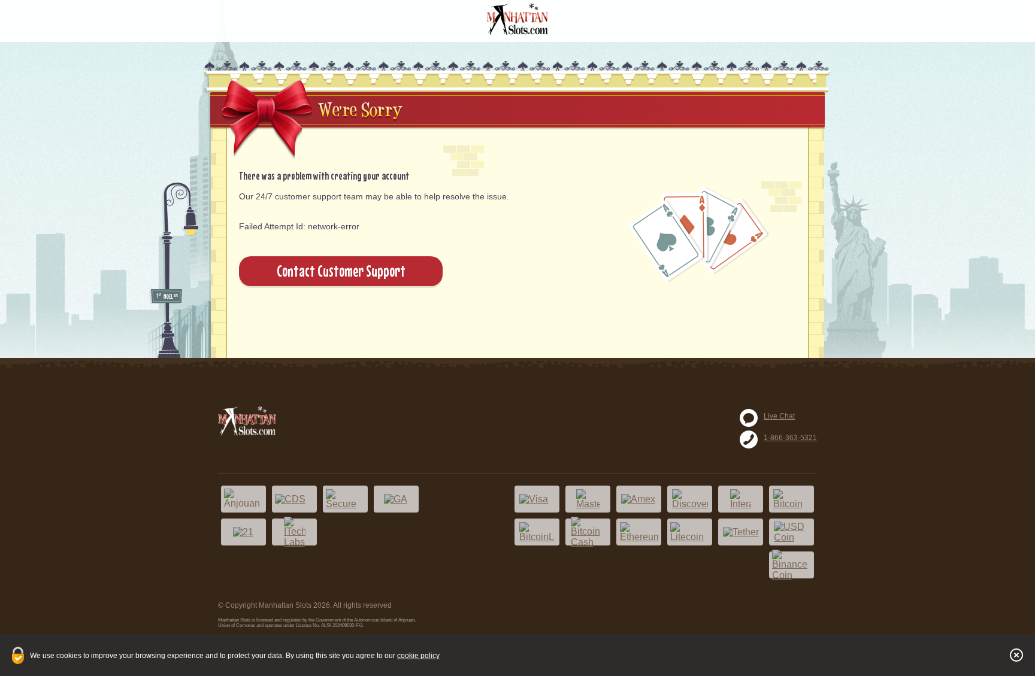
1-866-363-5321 (790, 438)
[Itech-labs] (294, 532)
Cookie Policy (418, 655)
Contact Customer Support (341, 271)
